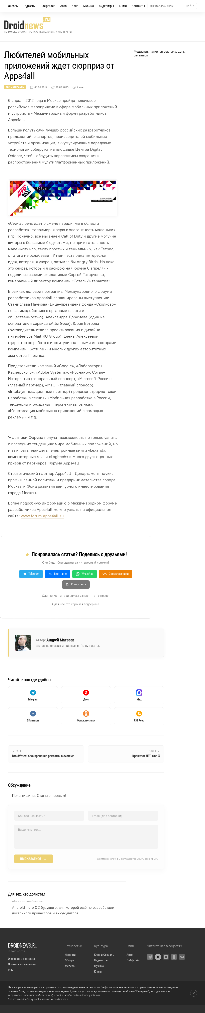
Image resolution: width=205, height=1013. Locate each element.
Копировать (78, 584)
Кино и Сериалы (104, 955)
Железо (70, 966)
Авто (63, 6)
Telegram (33, 574)
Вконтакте (60, 574)
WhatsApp (87, 574)
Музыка (88, 6)
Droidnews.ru (22, 945)
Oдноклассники (115, 574)
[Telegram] (150, 957)
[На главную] (38, 23)
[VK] (182, 957)
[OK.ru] (174, 957)
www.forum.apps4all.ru (42, 516)
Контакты (138, 6)
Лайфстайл (47, 6)
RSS (10, 970)
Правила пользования (22, 964)
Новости (70, 955)
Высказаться (33, 859)
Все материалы (15, 87)
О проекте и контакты (21, 959)
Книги (123, 6)
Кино (75, 6)
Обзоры (13, 6)
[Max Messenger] (166, 957)
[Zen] (158, 957)
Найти (190, 5)
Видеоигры (106, 6)
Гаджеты (29, 6)
